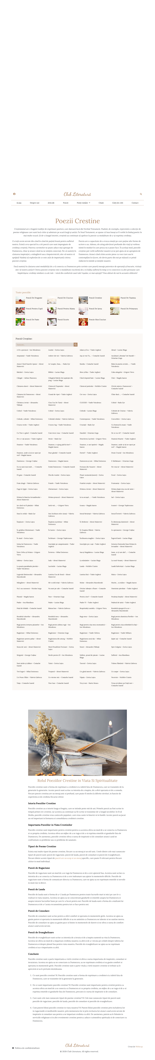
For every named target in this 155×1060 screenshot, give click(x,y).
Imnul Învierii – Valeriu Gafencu (123, 514)
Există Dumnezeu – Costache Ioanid (61, 467)
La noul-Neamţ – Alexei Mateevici (124, 560)
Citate (101, 203)
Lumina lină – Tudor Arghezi (90, 574)
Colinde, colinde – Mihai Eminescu (30, 419)
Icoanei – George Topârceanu (122, 505)
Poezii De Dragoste (34, 298)
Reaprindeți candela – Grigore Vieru (93, 608)
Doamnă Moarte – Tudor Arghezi (123, 439)
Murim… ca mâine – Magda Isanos (124, 583)
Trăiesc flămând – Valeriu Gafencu (124, 663)
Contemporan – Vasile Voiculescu (92, 419)
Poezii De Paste (32, 319)
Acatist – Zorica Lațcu (56, 350)
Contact (135, 203)
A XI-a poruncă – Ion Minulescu (28, 350)
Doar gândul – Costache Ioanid (59, 453)
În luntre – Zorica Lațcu (57, 530)
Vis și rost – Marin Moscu (89, 683)
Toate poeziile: (23, 292)
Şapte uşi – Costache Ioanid (121, 639)
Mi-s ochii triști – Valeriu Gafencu (60, 583)
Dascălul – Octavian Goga (89, 433)
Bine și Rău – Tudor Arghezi (90, 372)
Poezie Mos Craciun (97, 319)
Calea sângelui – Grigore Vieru (122, 372)
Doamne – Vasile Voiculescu (27, 445)
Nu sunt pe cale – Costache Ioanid (60, 588)
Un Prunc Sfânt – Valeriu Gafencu (29, 677)
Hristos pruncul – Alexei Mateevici (61, 497)
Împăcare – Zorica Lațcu (26, 522)
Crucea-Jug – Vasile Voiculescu (59, 425)
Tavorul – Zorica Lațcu (88, 663)
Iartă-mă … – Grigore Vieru (58, 505)
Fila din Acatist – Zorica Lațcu (59, 475)
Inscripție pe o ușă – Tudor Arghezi (93, 544)
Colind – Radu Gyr (118, 403)
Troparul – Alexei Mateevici (58, 672)
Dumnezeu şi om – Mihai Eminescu (93, 461)
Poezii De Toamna (128, 298)
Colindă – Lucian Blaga (88, 411)
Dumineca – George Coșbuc (27, 461)
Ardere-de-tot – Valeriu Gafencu (60, 356)
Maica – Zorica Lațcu (119, 574)
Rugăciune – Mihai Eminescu (27, 633)
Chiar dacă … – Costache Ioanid (122, 394)
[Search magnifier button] (76, 345)
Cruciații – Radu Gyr (87, 425)
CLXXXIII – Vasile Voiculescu (90, 403)
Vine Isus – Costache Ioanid (58, 683)
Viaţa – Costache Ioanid (25, 683)
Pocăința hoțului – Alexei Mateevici (124, 597)
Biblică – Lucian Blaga (56, 372)
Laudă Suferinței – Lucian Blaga (123, 566)
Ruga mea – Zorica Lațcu (89, 616)
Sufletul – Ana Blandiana (120, 655)
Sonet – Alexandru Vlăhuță (89, 647)
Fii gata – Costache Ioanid (26, 475)
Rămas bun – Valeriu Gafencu (59, 608)
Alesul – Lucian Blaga (119, 350)
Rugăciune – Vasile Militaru (121, 633)
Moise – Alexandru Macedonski (91, 583)
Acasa (19, 203)
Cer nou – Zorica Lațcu (88, 394)
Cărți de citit (117, 203)
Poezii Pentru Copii (34, 308)
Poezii (65, 203)
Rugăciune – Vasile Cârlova (90, 633)
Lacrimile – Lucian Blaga (57, 566)
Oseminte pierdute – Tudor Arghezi (124, 588)
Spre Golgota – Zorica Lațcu (121, 647)
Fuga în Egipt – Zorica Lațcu (27, 489)
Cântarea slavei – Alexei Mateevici (29, 386)
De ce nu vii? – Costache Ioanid (122, 433)
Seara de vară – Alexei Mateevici (29, 647)
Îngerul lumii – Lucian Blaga (121, 538)
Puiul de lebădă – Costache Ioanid (29, 608)
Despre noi (34, 203)
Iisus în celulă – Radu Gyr (26, 514)
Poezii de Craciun (65, 298)
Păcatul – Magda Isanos (25, 597)
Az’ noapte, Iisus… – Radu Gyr (59, 364)
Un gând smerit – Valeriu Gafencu (92, 672)
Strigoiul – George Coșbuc (26, 655)
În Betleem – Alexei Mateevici (91, 522)
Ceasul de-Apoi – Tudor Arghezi (60, 394)
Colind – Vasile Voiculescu (26, 411)
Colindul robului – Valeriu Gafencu (61, 419)
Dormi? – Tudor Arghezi (89, 453)
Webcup (139, 1046)
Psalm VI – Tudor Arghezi (89, 602)
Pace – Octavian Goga (56, 597)
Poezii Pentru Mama (66, 308)
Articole (51, 203)
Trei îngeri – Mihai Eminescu (27, 672)
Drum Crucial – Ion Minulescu (122, 453)
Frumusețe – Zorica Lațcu (120, 483)
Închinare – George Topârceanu (60, 538)
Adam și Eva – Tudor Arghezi (90, 350)
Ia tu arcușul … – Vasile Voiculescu (92, 497)
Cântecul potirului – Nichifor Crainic (93, 386)
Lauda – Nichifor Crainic (89, 566)
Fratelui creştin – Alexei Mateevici (92, 483)
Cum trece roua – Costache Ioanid (61, 433)
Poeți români (82, 203)
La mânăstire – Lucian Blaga (90, 560)
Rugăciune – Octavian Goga (58, 633)
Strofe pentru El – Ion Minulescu (60, 655)
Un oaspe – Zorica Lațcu (120, 672)
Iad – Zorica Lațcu (117, 497)
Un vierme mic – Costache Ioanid (60, 677)
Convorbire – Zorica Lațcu (121, 419)
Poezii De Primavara (129, 308)
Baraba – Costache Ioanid (89, 364)
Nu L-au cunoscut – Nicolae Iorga (29, 588)
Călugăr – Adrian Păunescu (27, 378)
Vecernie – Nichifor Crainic (121, 677)
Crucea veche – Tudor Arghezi (28, 425)
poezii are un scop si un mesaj (68, 858)
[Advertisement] (68, 16)
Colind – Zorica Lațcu (56, 411)
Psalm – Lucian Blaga (56, 602)
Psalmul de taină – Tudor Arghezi (123, 602)
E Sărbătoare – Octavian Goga (122, 461)
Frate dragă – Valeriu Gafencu (28, 483)
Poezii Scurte (63, 319)
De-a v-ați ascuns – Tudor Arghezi (29, 439)
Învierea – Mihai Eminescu (58, 552)
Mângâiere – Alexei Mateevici (28, 583)
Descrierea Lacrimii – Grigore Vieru (93, 439)
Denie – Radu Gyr (54, 439)
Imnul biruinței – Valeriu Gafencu (92, 514)
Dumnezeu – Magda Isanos (58, 461)
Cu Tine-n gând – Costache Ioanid (29, 433)
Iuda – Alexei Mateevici (56, 560)
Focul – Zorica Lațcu (118, 475)
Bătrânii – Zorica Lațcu (25, 372)
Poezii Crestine (95, 298)
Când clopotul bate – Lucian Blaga (92, 378)
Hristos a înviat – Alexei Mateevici (92, 489)
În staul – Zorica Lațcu (25, 538)
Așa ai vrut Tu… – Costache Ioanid (92, 356)
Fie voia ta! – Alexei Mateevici (122, 467)
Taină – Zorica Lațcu (55, 663)
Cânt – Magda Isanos (119, 378)
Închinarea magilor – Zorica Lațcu (92, 538)
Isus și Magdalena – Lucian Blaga (92, 552)
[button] (141, 194)
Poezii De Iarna (95, 308)
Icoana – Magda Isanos (88, 505)
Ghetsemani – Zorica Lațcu (58, 489)
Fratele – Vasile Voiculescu (58, 483)
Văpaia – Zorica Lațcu (87, 677)
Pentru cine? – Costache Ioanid (91, 597)
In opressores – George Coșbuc (122, 530)
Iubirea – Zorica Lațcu (25, 560)
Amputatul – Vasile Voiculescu (28, 356)
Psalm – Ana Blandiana (25, 602)
